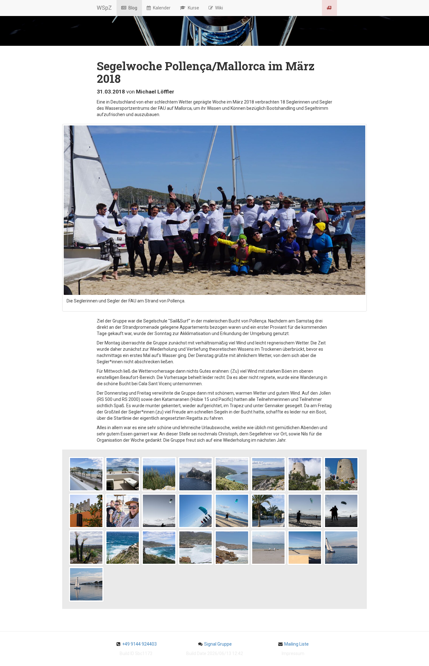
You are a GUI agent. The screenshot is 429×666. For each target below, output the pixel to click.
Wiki (218, 7)
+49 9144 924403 (139, 644)
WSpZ (104, 7)
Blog (132, 7)
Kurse (193, 7)
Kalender (161, 7)
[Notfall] (329, 8)
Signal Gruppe (218, 644)
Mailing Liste (296, 644)
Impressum (293, 653)
